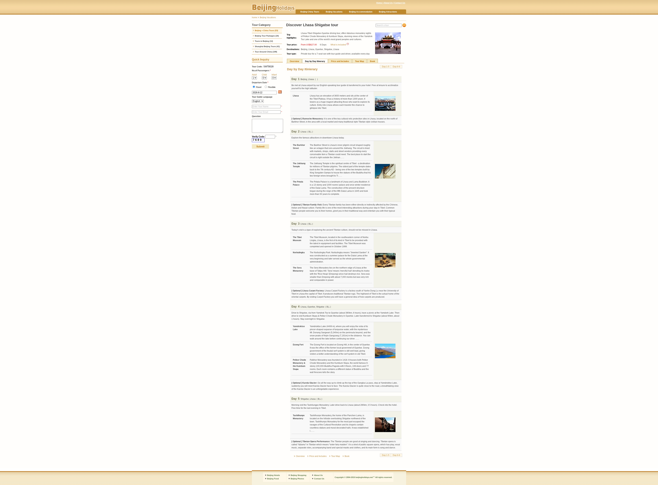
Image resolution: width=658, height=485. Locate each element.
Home (379, 3)
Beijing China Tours (309, 12)
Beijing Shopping (298, 475)
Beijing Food (273, 479)
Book (372, 61)
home (254, 17)
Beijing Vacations (334, 12)
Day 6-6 (396, 66)
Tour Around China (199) (265, 52)
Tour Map (359, 61)
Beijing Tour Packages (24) (266, 36)
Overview (294, 61)
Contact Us (399, 3)
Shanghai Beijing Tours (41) (267, 46)
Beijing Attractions (388, 12)
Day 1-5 (385, 66)
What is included (338, 45)
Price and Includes (340, 61)
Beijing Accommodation (360, 12)
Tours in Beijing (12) (263, 41)
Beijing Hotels (273, 475)
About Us (388, 3)
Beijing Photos (297, 479)
